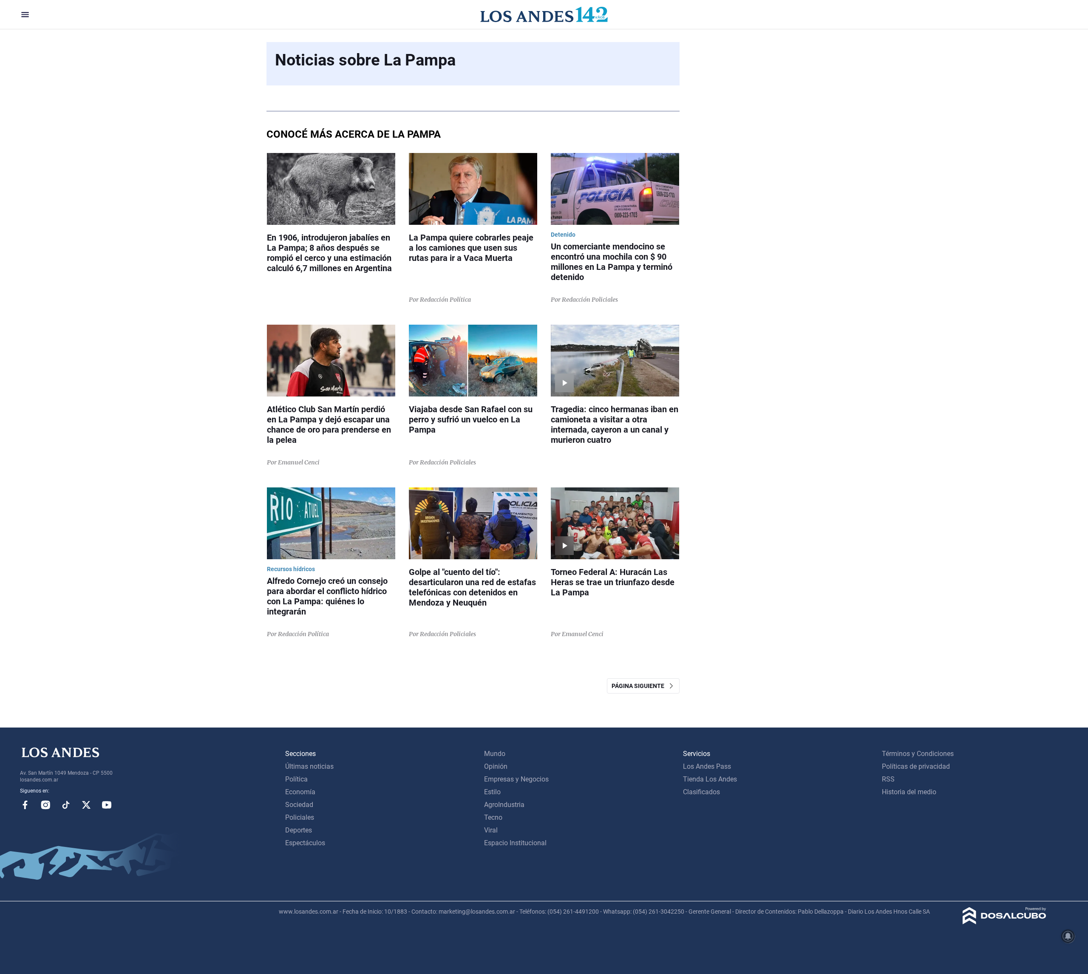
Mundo (494, 754)
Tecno (493, 817)
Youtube (107, 805)
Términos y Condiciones (918, 754)
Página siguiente (640, 685)
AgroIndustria (504, 805)
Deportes (298, 830)
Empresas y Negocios (516, 779)
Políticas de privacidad (916, 766)
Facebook (25, 805)
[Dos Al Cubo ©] (1004, 922)
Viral (491, 830)
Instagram (45, 805)
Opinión (495, 766)
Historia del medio (909, 792)
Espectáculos (305, 843)
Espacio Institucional (515, 843)
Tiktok (66, 805)
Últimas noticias (309, 766)
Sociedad (299, 805)
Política (296, 779)
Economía (300, 792)
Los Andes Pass (707, 766)
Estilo (492, 792)
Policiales (299, 817)
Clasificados (701, 792)
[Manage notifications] (1068, 936)
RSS (888, 779)
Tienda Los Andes (710, 779)
